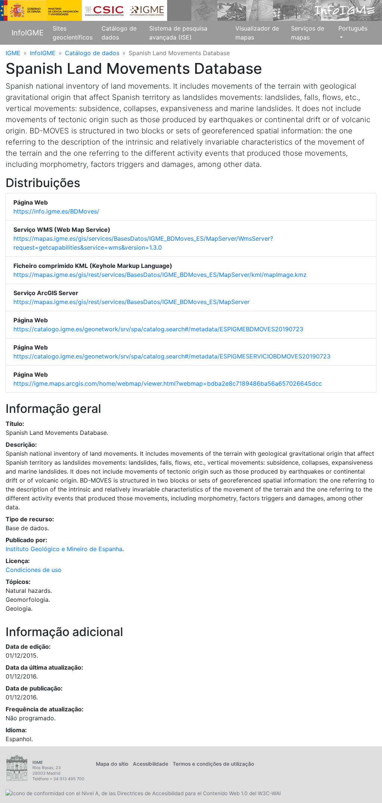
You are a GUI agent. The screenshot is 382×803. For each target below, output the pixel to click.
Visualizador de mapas (257, 33)
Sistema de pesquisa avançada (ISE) (178, 33)
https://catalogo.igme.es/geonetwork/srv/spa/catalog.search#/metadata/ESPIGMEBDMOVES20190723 (158, 329)
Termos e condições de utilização (213, 764)
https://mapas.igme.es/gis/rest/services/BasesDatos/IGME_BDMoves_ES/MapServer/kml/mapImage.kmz (160, 274)
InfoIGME (28, 32)
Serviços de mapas (307, 33)
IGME (13, 53)
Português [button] (352, 28)
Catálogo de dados (119, 33)
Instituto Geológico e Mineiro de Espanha (64, 549)
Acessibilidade (150, 764)
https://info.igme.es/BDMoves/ (56, 211)
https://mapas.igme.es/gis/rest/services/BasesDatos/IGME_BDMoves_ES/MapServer (131, 302)
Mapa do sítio (112, 764)
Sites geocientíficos (73, 33)
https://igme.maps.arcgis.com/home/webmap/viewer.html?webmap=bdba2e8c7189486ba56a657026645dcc (167, 383)
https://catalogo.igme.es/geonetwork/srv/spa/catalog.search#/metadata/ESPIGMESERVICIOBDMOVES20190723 (172, 356)
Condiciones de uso (34, 569)
